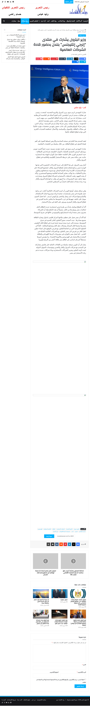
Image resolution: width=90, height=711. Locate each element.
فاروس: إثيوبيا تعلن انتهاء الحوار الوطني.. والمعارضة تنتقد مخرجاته (44, 2)
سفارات (14, 21)
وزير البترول (55, 531)
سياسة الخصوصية (41, 699)
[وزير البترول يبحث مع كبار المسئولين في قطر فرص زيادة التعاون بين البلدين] (41, 614)
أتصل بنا (4, 699)
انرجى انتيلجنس (82, 531)
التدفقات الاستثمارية (61, 529)
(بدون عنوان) (64, 600)
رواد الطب (54, 21)
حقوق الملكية (26, 699)
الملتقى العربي (34, 21)
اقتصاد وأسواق (71, 21)
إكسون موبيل (76, 529)
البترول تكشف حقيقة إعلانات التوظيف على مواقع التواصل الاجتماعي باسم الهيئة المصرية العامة (78, 602)
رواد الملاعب (61, 21)
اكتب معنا (19, 699)
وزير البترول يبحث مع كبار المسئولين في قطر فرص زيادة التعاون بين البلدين (42, 622)
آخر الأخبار (79, 21)
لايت (48, 21)
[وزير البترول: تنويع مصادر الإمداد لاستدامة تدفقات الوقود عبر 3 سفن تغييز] (59, 614)
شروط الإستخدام (11, 699)
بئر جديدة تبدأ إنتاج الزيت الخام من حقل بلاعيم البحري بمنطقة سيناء (41, 601)
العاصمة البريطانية (47, 529)
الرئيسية (85, 21)
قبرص (76, 531)
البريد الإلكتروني (81, 672)
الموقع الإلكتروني (54, 672)
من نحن (34, 699)
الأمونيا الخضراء (69, 529)
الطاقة (53, 529)
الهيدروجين (40, 529)
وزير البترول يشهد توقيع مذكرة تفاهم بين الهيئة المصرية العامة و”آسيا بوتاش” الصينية (78, 622)
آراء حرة (43, 21)
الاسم (84, 664)
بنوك (18, 21)
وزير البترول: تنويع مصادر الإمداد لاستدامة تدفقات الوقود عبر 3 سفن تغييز (60, 622)
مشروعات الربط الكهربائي (65, 531)
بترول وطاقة (25, 21)
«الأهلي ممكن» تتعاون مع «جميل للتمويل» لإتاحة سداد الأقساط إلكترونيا (16, 41)
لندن (72, 531)
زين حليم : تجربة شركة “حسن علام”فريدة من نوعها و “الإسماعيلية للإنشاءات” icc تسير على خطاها (15, 52)
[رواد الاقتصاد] (79, 10)
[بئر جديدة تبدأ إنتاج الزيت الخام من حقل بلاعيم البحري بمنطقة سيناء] (41, 593)
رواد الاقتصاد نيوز (60, 699)
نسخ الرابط (49, 536)
